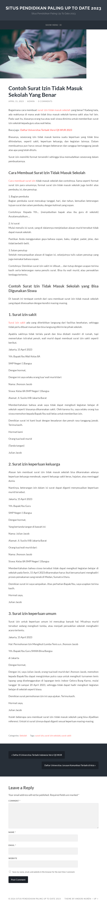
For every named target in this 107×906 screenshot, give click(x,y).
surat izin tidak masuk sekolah (53, 110)
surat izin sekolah (53, 735)
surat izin (39, 735)
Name (12, 832)
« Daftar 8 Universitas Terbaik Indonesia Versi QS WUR (36, 755)
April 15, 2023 (16, 101)
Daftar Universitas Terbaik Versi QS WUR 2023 (46, 129)
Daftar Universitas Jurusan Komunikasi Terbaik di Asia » (70, 765)
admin (31, 101)
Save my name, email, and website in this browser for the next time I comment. (43, 872)
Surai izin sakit (16, 322)
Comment (14, 801)
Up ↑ (96, 899)
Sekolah (23, 735)
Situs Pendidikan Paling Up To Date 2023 (53, 8)
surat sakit (66, 735)
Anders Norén (83, 899)
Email (12, 845)
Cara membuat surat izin (22, 180)
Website (12, 858)
